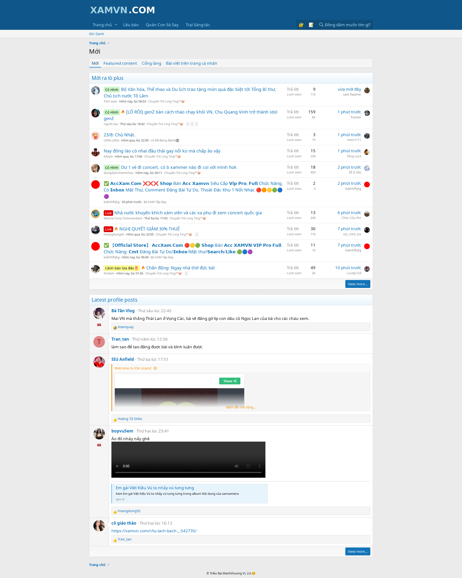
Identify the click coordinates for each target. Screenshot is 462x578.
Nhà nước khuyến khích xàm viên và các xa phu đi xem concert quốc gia (188, 213)
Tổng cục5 (354, 156)
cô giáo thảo (123, 523)
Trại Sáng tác (198, 24)
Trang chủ (102, 24)
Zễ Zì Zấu (355, 172)
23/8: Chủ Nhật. (119, 135)
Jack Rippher (352, 94)
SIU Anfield (122, 359)
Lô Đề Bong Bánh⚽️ (165, 140)
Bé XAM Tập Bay (155, 202)
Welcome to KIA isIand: (133, 368)
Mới (95, 63)
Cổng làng (151, 63)
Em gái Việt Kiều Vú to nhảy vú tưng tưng (155, 487)
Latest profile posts (114, 299)
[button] (116, 25)
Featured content (120, 63)
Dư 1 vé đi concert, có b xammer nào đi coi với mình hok (179, 167)
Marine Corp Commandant (123, 218)
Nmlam (109, 273)
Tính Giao (110, 101)
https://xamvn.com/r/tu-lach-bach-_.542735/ (154, 531)
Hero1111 (354, 140)
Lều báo (131, 24)
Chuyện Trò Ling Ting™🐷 (166, 101)
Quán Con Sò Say (162, 24)
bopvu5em (122, 431)
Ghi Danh (96, 34)
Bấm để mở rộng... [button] (241, 407)
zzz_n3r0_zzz (352, 234)
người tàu (111, 124)
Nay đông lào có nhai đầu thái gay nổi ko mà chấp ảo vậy (162, 151)
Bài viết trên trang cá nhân (191, 63)
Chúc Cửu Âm (351, 218)
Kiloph (108, 156)
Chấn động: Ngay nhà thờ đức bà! (180, 268)
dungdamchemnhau (118, 173)
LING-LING (111, 140)
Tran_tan (120, 339)
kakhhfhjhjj (112, 202)
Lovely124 (354, 273)
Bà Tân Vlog (123, 310)
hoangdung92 (114, 234)
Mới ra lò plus (107, 78)
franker (356, 117)
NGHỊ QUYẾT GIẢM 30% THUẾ (149, 229)
